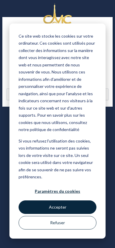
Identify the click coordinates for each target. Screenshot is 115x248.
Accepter (57, 207)
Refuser (57, 222)
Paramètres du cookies (57, 191)
